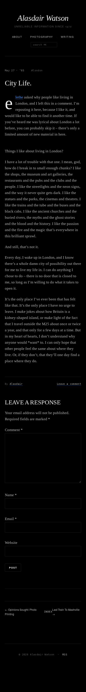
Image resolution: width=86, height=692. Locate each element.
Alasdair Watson (43, 18)
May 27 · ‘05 (14, 70)
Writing (67, 36)
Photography (41, 36)
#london (37, 70)
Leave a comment (69, 384)
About (17, 36)
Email (11, 519)
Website (11, 543)
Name (11, 495)
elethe (19, 97)
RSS (64, 654)
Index (48, 611)
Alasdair (16, 384)
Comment (14, 430)
